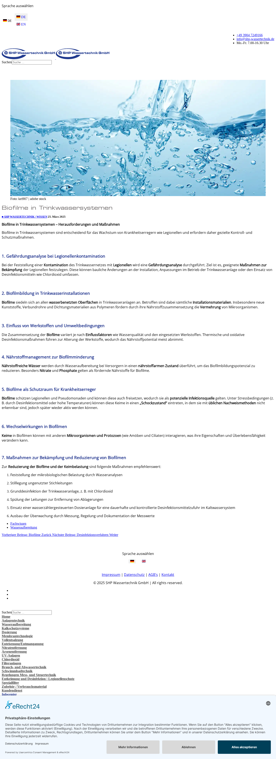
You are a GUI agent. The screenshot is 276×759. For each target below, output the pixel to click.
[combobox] (32, 62)
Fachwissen (18, 523)
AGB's (153, 574)
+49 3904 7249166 (250, 35)
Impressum (111, 574)
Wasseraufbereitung (23, 527)
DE (9, 20)
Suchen (7, 62)
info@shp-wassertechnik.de (255, 39)
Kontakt (168, 574)
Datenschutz (134, 574)
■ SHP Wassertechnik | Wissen (24, 216)
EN (23, 24)
